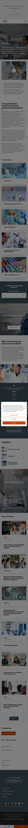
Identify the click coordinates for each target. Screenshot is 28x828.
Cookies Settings (14, 415)
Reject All (14, 419)
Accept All (14, 422)
